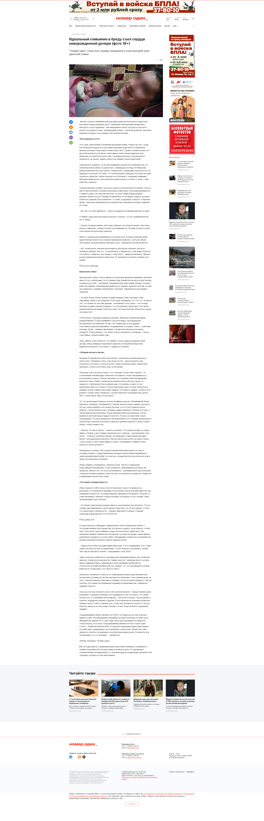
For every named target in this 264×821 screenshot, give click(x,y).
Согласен (132, 804)
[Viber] (71, 137)
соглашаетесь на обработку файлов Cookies (162, 794)
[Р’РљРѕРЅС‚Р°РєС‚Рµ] (71, 122)
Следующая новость (133, 734)
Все (70, 26)
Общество (121, 26)
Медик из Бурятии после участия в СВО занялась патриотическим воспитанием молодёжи (180, 701)
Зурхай (167, 26)
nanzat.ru (190, 772)
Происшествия (155, 26)
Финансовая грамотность (85, 26)
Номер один (132, 18)
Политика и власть (106, 26)
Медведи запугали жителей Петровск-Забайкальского (146, 700)
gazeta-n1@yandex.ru (134, 757)
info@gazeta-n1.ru (133, 748)
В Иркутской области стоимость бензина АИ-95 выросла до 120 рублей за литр (115, 701)
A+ (161, 60)
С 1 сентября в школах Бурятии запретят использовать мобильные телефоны (82, 701)
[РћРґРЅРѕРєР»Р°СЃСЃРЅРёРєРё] (71, 127)
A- (158, 60)
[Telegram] (71, 132)
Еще (175, 26)
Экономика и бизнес (137, 26)
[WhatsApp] (71, 142)
